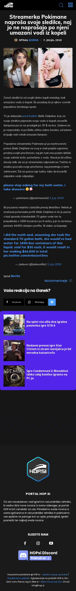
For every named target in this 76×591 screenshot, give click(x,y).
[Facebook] (25, 543)
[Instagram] (38, 543)
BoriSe (34, 40)
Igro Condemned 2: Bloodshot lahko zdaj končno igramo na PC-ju (47, 374)
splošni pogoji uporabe (54, 574)
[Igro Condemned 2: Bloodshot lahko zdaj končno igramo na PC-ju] (14, 376)
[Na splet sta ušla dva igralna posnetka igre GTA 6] (14, 325)
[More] (52, 302)
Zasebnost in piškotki (18, 578)
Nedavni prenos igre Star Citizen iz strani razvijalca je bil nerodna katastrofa (49, 349)
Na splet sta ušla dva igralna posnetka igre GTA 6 (47, 323)
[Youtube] (51, 543)
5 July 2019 (56, 198)
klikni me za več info (51, 581)
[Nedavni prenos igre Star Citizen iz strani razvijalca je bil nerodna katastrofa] (14, 350)
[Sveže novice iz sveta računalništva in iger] (24, 5)
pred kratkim (29, 116)
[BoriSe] (16, 40)
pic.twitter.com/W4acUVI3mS (26, 255)
